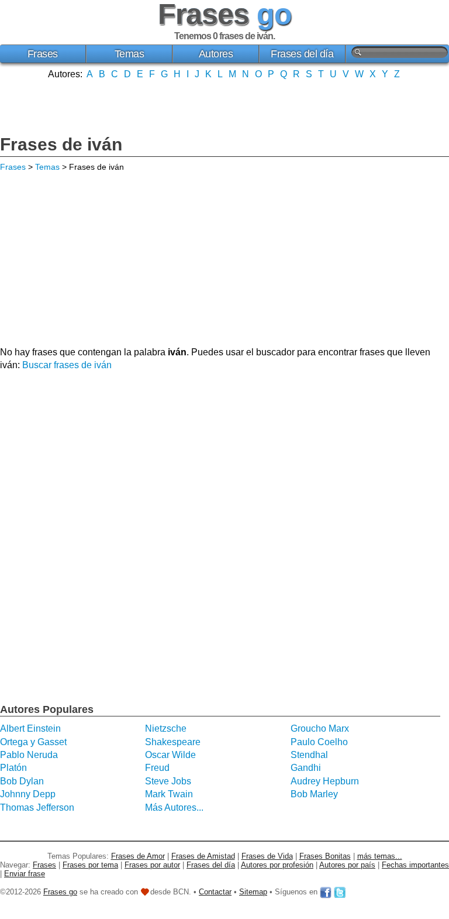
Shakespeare (173, 742)
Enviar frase (24, 873)
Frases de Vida (267, 856)
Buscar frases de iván (67, 365)
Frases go (60, 891)
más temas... (379, 856)
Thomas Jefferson (37, 807)
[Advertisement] (224, 106)
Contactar (215, 891)
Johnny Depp (28, 794)
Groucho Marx (320, 728)
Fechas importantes (415, 864)
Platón (13, 768)
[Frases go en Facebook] (325, 891)
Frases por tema (90, 864)
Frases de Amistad (203, 856)
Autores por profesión (277, 864)
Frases (42, 54)
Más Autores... (174, 807)
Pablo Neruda (29, 755)
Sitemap (253, 891)
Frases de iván (61, 144)
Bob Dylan (22, 781)
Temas (129, 54)
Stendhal (309, 755)
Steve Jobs (168, 781)
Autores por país (347, 864)
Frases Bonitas (325, 856)
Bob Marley (314, 794)
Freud (157, 768)
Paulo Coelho (319, 742)
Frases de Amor (138, 856)
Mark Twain (169, 794)
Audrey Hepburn (325, 781)
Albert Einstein (30, 728)
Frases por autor (152, 864)
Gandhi (306, 768)
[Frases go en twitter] (340, 891)
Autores (216, 54)
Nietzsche (165, 728)
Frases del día (302, 54)
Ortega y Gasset (33, 742)
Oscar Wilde (170, 755)
